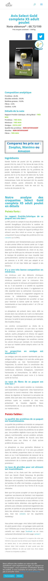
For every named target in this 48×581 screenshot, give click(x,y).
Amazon (24, 151)
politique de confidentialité (29, 571)
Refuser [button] (19, 576)
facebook (29, 531)
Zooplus (15, 147)
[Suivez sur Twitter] (41, 36)
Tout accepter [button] (9, 576)
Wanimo (28, 147)
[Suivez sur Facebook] (29, 36)
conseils (8, 238)
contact (37, 534)
